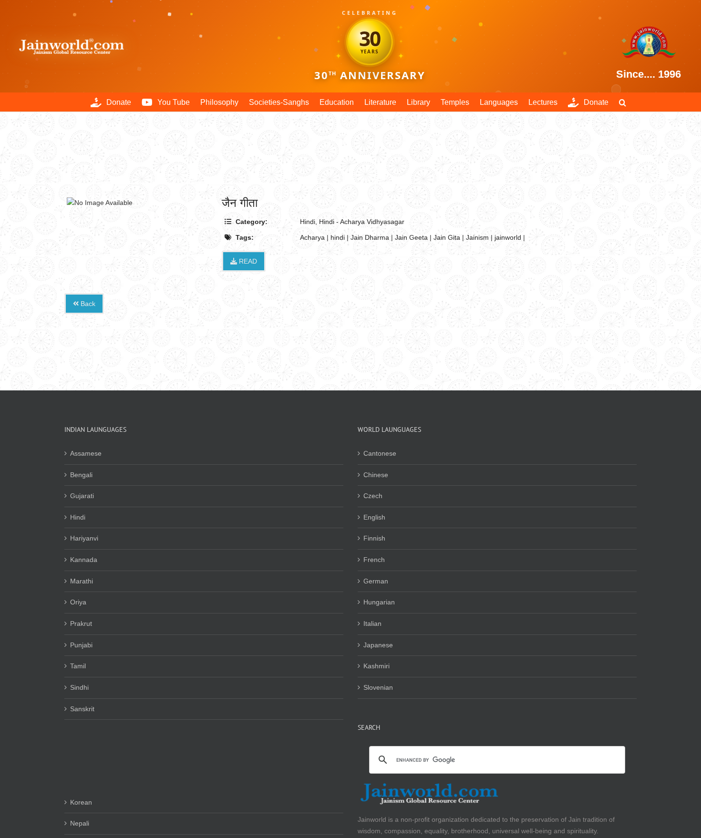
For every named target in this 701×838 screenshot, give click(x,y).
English (374, 517)
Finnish (374, 538)
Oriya (78, 602)
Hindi (307, 221)
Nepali (79, 823)
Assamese (86, 453)
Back (87, 303)
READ (247, 261)
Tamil (78, 666)
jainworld (508, 237)
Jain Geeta (411, 237)
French (374, 559)
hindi (337, 237)
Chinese (375, 475)
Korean (81, 802)
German (375, 581)
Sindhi (79, 687)
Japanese (378, 645)
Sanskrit (82, 709)
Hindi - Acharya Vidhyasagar (361, 221)
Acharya (312, 237)
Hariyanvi (84, 538)
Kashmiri (376, 666)
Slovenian (378, 687)
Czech (372, 496)
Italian (372, 623)
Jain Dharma (369, 237)
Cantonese (379, 453)
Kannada (83, 559)
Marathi (81, 581)
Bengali (81, 475)
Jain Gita (446, 237)
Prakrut (81, 623)
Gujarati (82, 496)
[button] (622, 102)
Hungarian (379, 602)
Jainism (477, 237)
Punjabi (81, 645)
